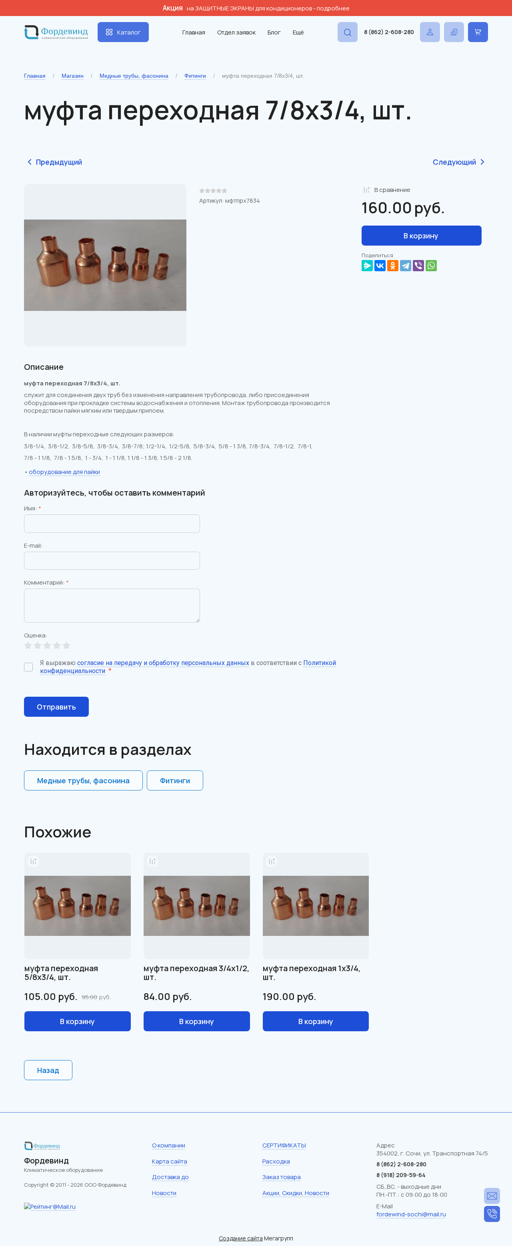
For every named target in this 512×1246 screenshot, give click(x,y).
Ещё (298, 32)
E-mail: (33, 546)
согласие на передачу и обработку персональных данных (163, 663)
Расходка (276, 1161)
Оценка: (36, 635)
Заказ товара (281, 1177)
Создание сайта (241, 1238)
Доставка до (170, 1177)
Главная (193, 32)
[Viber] (418, 265)
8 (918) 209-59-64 (401, 1175)
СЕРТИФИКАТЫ (284, 1145)
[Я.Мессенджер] (367, 265)
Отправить (56, 707)
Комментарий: (46, 583)
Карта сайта (169, 1161)
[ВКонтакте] (380, 265)
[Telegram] (405, 265)
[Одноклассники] (392, 265)
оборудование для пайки (64, 472)
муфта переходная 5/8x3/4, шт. (61, 972)
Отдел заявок (236, 32)
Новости (164, 1193)
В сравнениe (392, 189)
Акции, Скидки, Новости (295, 1193)
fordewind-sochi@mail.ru (411, 1214)
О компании (168, 1145)
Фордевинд (46, 1160)
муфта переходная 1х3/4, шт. (312, 972)
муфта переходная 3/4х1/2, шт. (197, 972)
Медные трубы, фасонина (134, 76)
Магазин (73, 76)
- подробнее (331, 8)
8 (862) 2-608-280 (389, 32)
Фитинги (195, 76)
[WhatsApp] (431, 265)
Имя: (32, 508)
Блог (274, 32)
